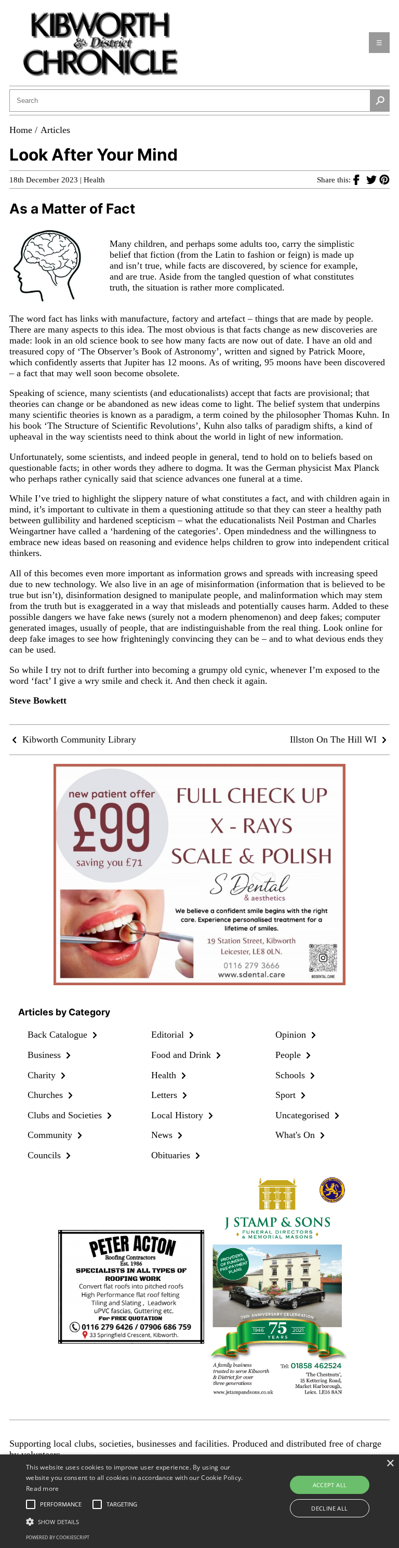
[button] (138, 1521)
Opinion (292, 1034)
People (289, 1055)
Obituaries (172, 1155)
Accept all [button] (330, 1485)
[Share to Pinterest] (384, 179)
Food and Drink (182, 1055)
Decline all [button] (329, 1508)
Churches (46, 1095)
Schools (291, 1075)
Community (51, 1135)
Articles (55, 130)
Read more (42, 1488)
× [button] (390, 1463)
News (163, 1135)
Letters (165, 1095)
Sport (286, 1095)
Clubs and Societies (66, 1115)
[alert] (199, 1501)
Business (45, 1055)
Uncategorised (303, 1115)
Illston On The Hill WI (334, 739)
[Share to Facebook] (359, 179)
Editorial (169, 1034)
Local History (178, 1115)
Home (20, 130)
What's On (296, 1135)
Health (94, 180)
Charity (43, 1075)
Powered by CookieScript (57, 1537)
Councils (45, 1155)
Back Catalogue (59, 1034)
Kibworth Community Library (78, 739)
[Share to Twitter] (372, 179)
